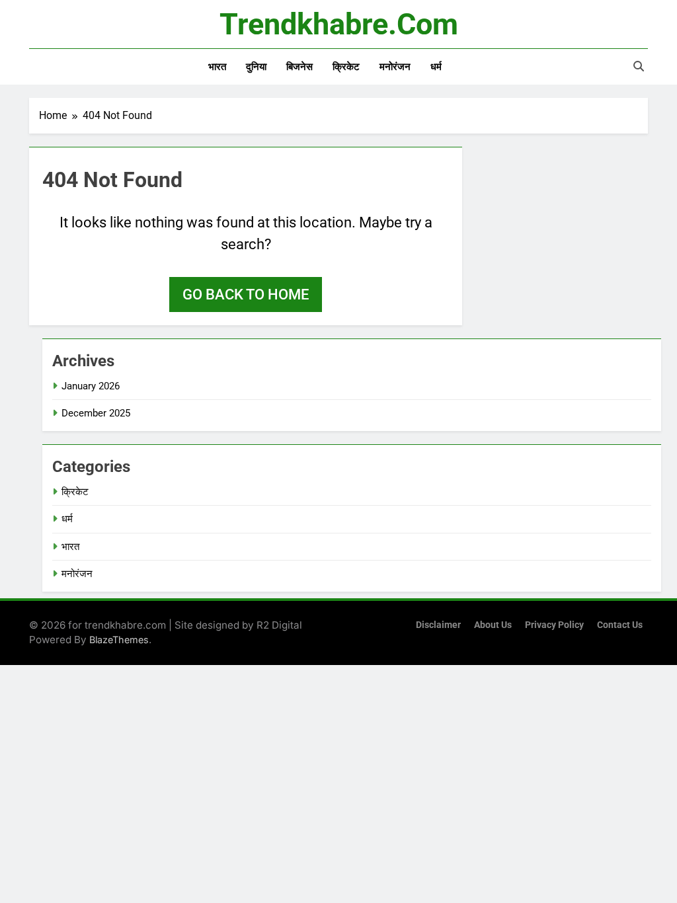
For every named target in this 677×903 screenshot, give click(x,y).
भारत (217, 67)
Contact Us (620, 625)
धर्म (436, 67)
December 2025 (95, 413)
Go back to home (245, 294)
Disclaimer (438, 625)
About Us (493, 625)
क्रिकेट (346, 67)
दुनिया (256, 67)
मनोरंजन (395, 67)
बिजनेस (299, 67)
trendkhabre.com (338, 24)
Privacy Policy (554, 625)
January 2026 (90, 386)
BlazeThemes (119, 639)
